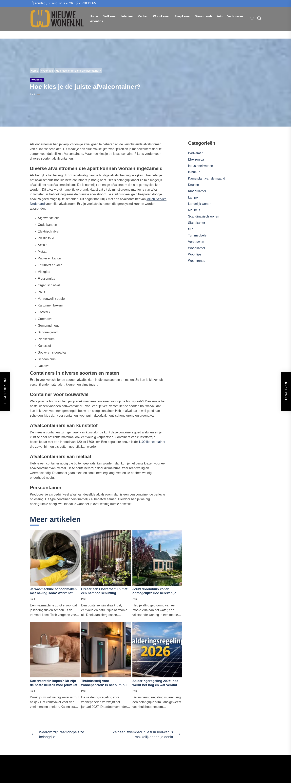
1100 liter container (152, 442)
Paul (32, 94)
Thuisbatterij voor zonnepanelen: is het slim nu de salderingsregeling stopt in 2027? (104, 687)
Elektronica (196, 159)
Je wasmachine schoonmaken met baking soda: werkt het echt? (53, 593)
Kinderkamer (197, 191)
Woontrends (203, 16)
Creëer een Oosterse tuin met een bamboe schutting (104, 591)
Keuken (143, 16)
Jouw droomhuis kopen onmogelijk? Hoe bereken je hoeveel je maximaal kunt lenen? (154, 595)
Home (94, 16)
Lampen (194, 197)
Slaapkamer (182, 16)
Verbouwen (235, 16)
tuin (220, 16)
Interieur (127, 16)
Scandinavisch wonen (203, 216)
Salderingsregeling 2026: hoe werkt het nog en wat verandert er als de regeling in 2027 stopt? (156, 687)
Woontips (96, 21)
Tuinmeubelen (198, 235)
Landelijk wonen (199, 203)
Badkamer (110, 16)
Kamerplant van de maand (206, 178)
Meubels (194, 210)
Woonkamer (161, 16)
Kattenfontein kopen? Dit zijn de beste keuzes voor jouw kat (53, 683)
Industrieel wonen (200, 165)
